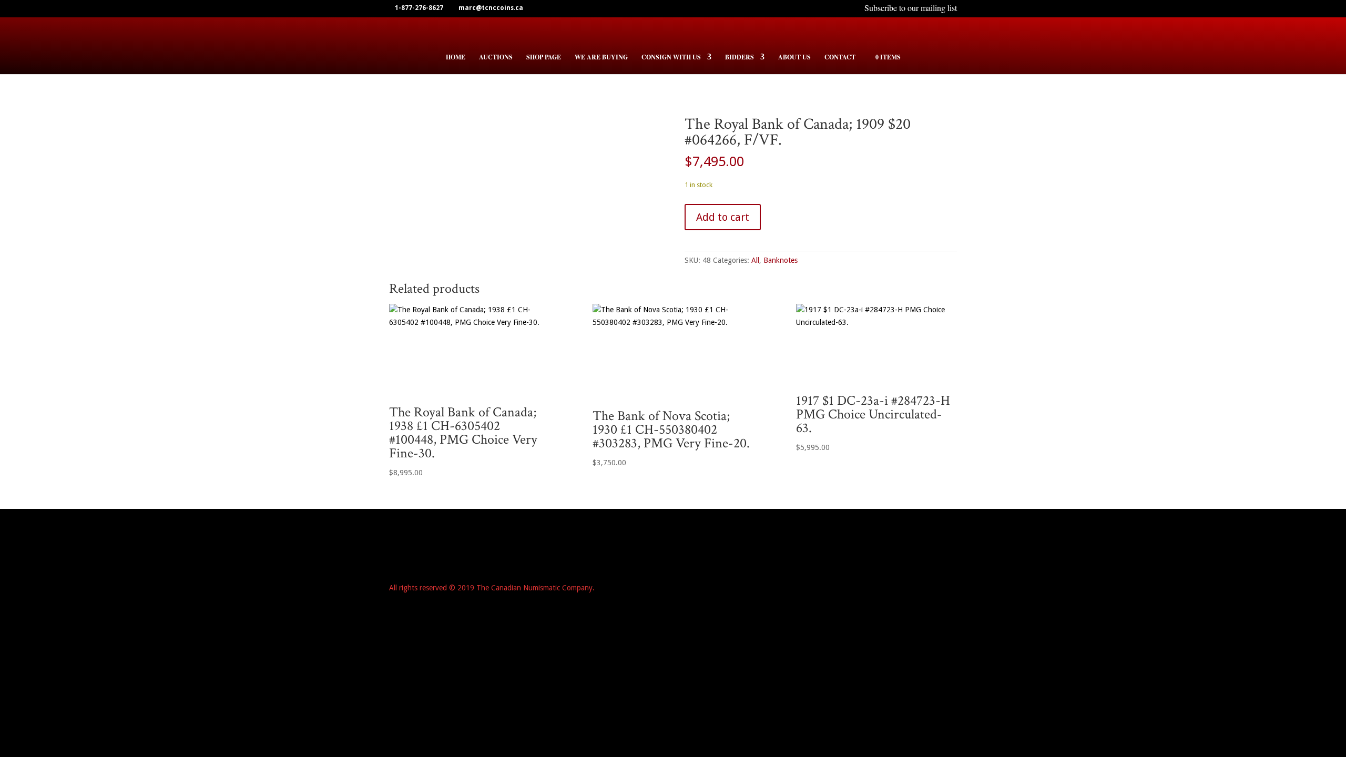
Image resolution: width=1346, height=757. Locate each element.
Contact (839, 57)
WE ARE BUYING (601, 57)
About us (794, 57)
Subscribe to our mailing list (910, 9)
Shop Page (543, 57)
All (755, 260)
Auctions (496, 57)
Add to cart (722, 217)
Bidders (739, 57)
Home (455, 57)
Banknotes (780, 260)
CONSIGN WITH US (671, 57)
